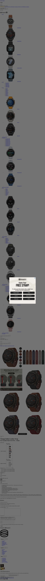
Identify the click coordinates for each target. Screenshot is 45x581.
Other (29, 298)
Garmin (16, 295)
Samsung (16, 298)
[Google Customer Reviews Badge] (10, 143)
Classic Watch (16, 292)
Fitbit (29, 292)
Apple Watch (29, 295)
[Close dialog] (34, 278)
